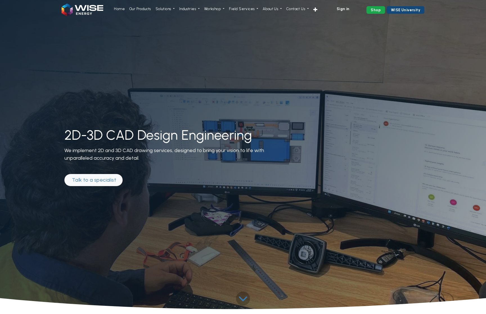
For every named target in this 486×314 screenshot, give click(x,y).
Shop (376, 10)
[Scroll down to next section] (243, 299)
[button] (315, 10)
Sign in (343, 9)
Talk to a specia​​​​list (93, 180)
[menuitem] (119, 9)
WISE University (405, 10)
